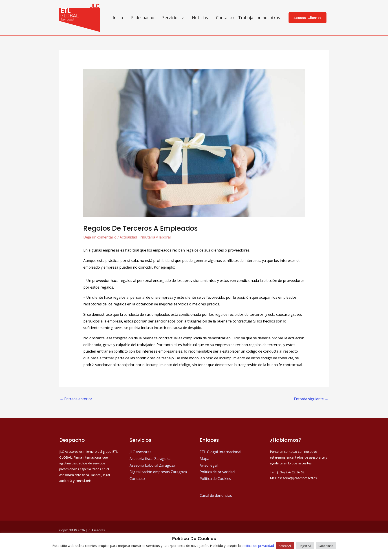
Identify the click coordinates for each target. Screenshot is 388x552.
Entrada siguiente (311, 398)
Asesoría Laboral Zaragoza (152, 465)
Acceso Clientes (307, 17)
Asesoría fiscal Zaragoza (150, 458)
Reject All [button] (305, 546)
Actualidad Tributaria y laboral (145, 237)
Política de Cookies (215, 478)
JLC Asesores (140, 451)
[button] (173, 17)
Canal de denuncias (216, 495)
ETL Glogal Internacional (220, 451)
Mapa (204, 458)
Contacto (137, 478)
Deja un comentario (100, 237)
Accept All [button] (285, 546)
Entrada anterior (76, 398)
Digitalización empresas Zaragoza (158, 471)
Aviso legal (209, 465)
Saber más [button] (325, 546)
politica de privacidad (258, 545)
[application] (181, 17)
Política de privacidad (217, 471)
